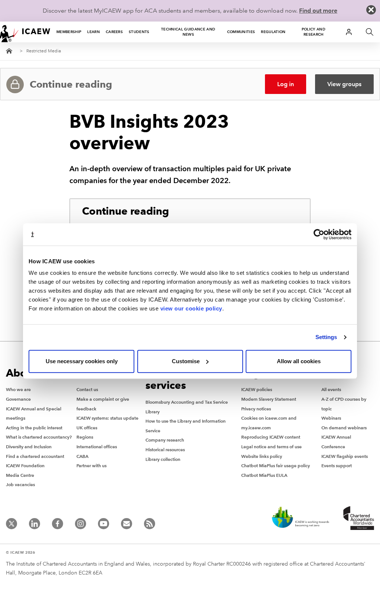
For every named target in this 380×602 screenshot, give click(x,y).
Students (139, 31)
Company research (164, 440)
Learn (93, 31)
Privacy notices (256, 408)
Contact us (87, 389)
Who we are (18, 389)
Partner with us (91, 465)
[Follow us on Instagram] (80, 523)
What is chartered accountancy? (39, 437)
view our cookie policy (191, 308)
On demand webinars (344, 427)
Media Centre (20, 475)
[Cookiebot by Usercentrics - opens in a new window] (318, 234)
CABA (82, 456)
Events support (336, 465)
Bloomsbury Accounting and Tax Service (186, 402)
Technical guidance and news (188, 32)
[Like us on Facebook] (57, 523)
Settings (326, 337)
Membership (68, 31)
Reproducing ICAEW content (270, 437)
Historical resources (165, 449)
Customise (186, 361)
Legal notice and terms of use (271, 446)
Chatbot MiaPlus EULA (264, 475)
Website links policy (261, 456)
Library (152, 411)
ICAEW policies (256, 389)
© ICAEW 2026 (20, 552)
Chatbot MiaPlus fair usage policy (275, 465)
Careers (114, 31)
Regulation (273, 31)
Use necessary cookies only (82, 361)
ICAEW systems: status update (107, 418)
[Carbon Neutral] (299, 518)
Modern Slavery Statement (268, 399)
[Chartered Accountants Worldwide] (356, 518)
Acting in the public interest (34, 427)
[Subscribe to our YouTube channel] (103, 523)
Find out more (318, 10)
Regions (84, 437)
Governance (18, 399)
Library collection (162, 459)
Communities (241, 31)
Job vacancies (20, 484)
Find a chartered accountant (35, 456)
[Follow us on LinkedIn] (34, 523)
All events (331, 389)
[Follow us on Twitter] (11, 523)
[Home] (25, 32)
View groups (344, 84)
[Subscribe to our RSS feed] (149, 523)
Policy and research (313, 32)
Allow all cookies (299, 361)
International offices (96, 446)
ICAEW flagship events (344, 456)
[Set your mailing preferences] (126, 523)
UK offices (86, 427)
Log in (285, 84)
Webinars (331, 418)
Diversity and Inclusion (29, 446)
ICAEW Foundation (25, 465)
